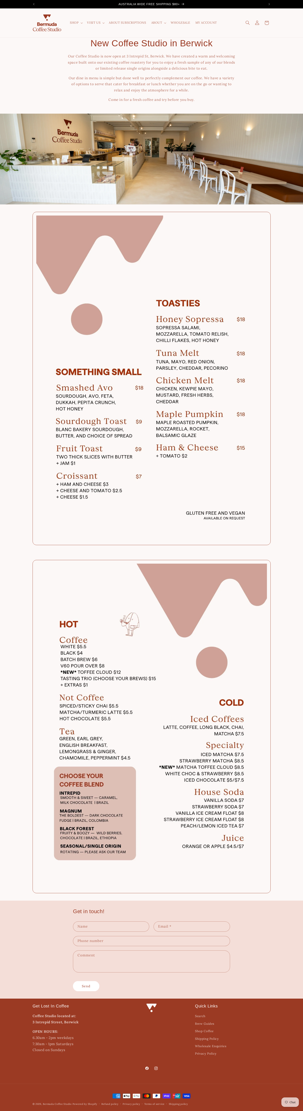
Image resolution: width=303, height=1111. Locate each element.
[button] (75, 22)
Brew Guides (204, 1024)
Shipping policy (178, 1103)
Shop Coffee (204, 1031)
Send (86, 986)
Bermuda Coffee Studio (57, 1103)
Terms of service (154, 1103)
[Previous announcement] (33, 4)
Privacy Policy (206, 1054)
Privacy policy (131, 1103)
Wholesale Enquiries (210, 1046)
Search (200, 1016)
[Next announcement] (269, 4)
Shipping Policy (207, 1039)
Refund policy (110, 1103)
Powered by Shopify (85, 1103)
